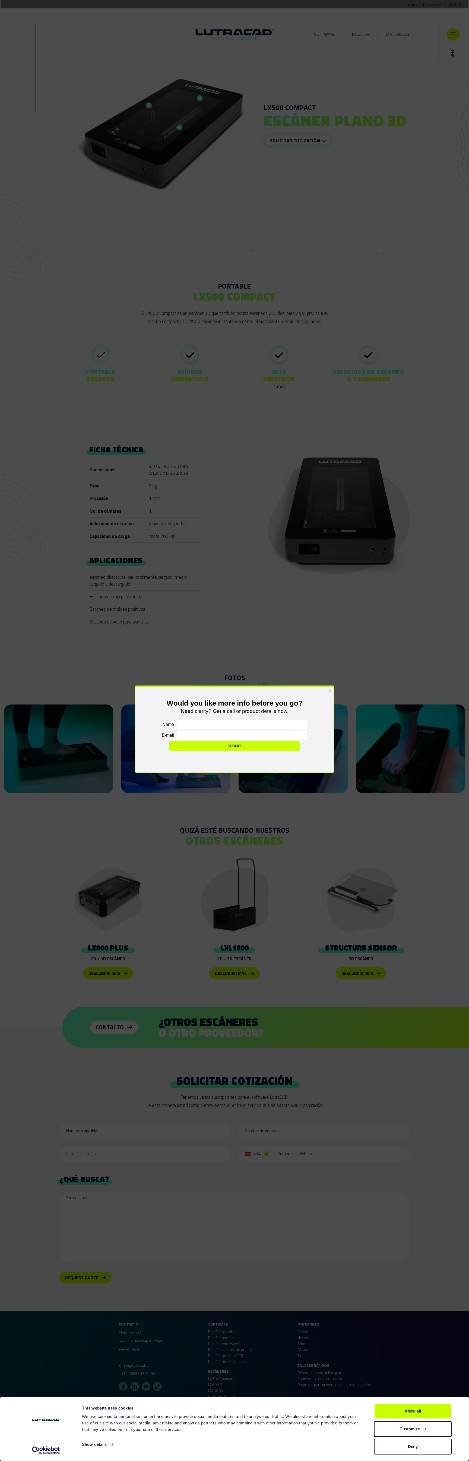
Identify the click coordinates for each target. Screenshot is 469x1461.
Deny (413, 1446)
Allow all (413, 1411)
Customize (410, 1429)
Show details (94, 1444)
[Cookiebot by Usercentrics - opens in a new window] (46, 1450)
